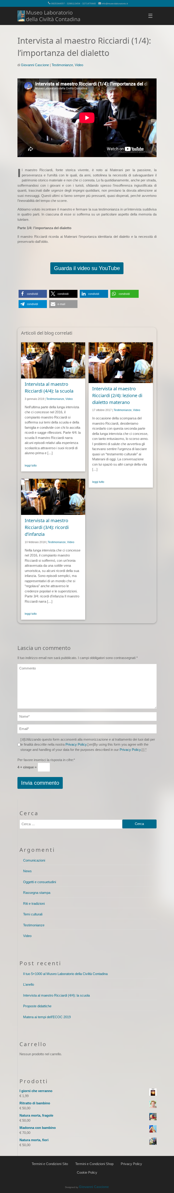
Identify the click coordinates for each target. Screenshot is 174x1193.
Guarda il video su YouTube (87, 268)
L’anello (28, 984)
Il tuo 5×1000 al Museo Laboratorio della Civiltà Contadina (65, 974)
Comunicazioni (34, 860)
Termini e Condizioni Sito (50, 1164)
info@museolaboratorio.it (115, 3)
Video (79, 65)
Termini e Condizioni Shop (94, 1164)
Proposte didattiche (37, 1006)
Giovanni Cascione (35, 65)
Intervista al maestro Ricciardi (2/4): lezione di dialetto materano (117, 395)
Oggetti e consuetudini (39, 882)
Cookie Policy (87, 1172)
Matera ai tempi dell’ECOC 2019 (47, 1017)
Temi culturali (32, 914)
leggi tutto (31, 465)
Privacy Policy (76, 744)
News (27, 871)
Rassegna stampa (36, 893)
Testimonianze (62, 65)
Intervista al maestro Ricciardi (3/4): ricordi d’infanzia (47, 527)
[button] (33, 294)
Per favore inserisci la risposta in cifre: (46, 760)
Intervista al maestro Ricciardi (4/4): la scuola (56, 995)
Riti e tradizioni (34, 903)
